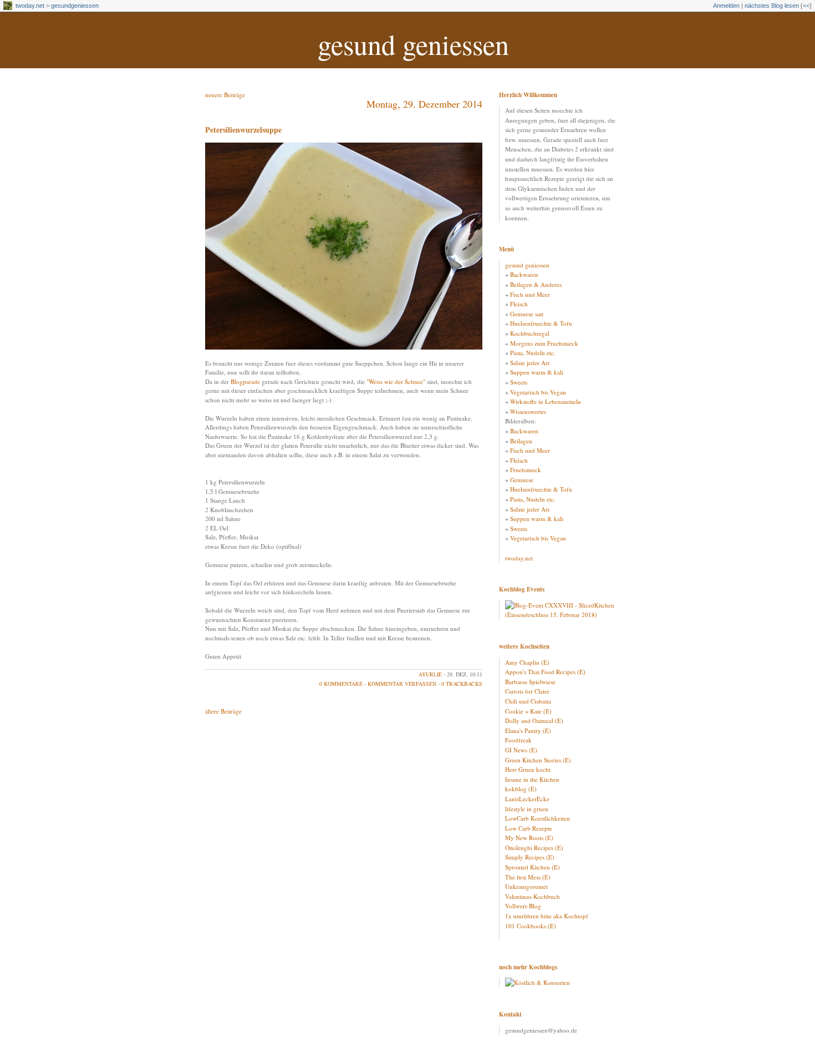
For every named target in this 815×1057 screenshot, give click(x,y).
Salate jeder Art (529, 362)
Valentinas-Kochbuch (532, 896)
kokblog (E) (521, 789)
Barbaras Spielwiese (530, 681)
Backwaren (524, 274)
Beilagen (521, 441)
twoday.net (30, 5)
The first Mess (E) (528, 877)
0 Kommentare (341, 683)
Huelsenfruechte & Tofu (541, 323)
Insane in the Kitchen (532, 779)
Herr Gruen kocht (528, 769)
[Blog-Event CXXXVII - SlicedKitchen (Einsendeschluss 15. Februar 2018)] (560, 614)
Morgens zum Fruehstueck (544, 343)
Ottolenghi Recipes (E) (534, 847)
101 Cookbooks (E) (530, 926)
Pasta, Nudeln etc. (533, 352)
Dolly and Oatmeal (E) (534, 720)
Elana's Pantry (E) (528, 730)
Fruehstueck (525, 470)
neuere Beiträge (225, 94)
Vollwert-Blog (523, 906)
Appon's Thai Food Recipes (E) (545, 671)
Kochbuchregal (529, 333)
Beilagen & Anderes (536, 284)
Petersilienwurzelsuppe (243, 129)
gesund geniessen (413, 44)
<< (806, 5)
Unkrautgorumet (526, 886)
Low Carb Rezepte (528, 828)
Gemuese (521, 480)
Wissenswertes (528, 411)
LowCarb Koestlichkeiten (537, 818)
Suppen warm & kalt (536, 372)
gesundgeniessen (75, 5)
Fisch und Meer (530, 294)
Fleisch (519, 304)
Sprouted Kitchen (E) (532, 867)
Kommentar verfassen (402, 683)
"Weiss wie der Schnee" (395, 381)
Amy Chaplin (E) (527, 662)
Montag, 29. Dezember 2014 (424, 103)
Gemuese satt (526, 314)
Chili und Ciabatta (528, 701)
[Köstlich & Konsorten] (537, 982)
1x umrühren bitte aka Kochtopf (546, 916)
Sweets (518, 382)
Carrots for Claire (527, 691)
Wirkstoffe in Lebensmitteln (545, 401)
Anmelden (726, 5)
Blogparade (245, 381)
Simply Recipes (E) (529, 857)
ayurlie (430, 674)
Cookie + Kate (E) (528, 711)
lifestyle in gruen (526, 809)
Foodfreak (518, 740)
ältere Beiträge (223, 711)
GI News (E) (521, 750)
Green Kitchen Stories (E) (538, 760)
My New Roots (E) (529, 837)
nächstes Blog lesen (772, 5)
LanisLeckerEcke (527, 799)
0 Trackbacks (461, 683)
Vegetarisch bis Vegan (538, 392)
